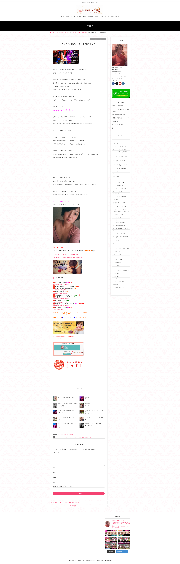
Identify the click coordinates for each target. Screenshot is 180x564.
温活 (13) (116, 276)
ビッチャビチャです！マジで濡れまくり (94, 417)
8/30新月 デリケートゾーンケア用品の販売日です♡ (66, 502)
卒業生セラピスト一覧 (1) (120, 209)
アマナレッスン (60, 437)
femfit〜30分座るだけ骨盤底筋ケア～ (121, 152)
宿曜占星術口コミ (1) (119, 287)
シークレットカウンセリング (119, 146)
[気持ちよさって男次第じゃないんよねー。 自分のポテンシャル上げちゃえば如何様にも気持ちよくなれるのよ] (127, 533)
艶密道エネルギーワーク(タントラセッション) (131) (121, 203)
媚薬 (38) (116, 273)
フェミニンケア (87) (118, 268)
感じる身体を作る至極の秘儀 (119, 168)
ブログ (113, 174)
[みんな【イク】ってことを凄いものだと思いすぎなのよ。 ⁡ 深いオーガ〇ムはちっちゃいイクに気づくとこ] (127, 540)
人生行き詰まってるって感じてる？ (66, 417)
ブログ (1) (114, 230)
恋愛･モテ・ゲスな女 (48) (119, 225)
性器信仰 (87, 397)
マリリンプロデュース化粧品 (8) (121, 270)
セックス (66, 437)
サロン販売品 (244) (117, 259)
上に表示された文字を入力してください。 (63, 486)
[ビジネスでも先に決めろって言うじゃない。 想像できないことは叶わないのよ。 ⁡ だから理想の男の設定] (127, 546)
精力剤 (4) (116, 278)
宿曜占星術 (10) (117, 284)
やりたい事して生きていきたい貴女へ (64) (120, 237)
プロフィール (115, 171)
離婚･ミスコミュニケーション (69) (121, 228)
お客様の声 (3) (116, 251)
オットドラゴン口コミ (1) (121, 281)
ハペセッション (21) (117, 191)
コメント (56, 452)
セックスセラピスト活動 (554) (119, 188)
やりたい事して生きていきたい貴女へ (98, 39)
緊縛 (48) (115, 199)
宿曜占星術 (115, 143)
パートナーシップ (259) (117, 214)
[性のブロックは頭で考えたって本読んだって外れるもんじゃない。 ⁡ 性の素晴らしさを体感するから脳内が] (108, 533)
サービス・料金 (115, 141)
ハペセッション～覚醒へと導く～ (120, 149)
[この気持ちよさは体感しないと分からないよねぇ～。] (114, 540)
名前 (54, 467)
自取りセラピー (89, 437)
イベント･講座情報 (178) (118, 185)
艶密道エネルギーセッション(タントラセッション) (121, 165)
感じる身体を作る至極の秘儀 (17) (120, 196)
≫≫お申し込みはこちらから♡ (61, 284)
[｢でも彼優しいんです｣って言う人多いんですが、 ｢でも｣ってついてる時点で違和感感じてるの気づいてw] (121, 546)
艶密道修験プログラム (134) (119, 206)
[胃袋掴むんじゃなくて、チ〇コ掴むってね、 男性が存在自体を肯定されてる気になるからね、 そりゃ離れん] (114, 533)
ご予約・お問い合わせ (117, 176)
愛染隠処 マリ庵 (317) (117, 254)
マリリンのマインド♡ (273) (118, 233)
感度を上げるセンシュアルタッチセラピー (120, 161)
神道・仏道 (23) (117, 243)
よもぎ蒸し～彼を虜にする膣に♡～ (120, 157)
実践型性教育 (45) (117, 193)
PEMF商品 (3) (117, 262)
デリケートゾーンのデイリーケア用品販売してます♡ (67, 254)
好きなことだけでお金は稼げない (66, 397)
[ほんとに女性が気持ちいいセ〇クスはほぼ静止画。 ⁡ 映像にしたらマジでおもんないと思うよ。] (114, 546)
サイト (54, 477)
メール (54, 472)
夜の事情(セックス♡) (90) (119, 222)
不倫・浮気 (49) (117, 220)
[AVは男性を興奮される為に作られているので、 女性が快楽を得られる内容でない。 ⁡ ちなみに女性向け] (108, 546)
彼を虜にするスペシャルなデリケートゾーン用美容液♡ (68, 257)
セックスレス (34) (117, 217)
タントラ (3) (116, 240)
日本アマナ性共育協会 (80, 437)
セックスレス (71, 437)
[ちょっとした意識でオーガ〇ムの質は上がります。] (108, 540)
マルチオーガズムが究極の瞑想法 (66, 410)
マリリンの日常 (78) (117, 246)
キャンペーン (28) (117, 257)
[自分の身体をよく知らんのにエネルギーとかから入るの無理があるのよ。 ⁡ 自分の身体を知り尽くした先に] (121, 540)
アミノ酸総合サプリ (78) (119, 265)
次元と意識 (87, 403)
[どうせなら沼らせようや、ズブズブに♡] (121, 533)
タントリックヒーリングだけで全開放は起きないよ (65, 505)
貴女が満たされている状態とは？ (93, 423)
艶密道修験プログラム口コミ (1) (121, 211)
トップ (113, 138)
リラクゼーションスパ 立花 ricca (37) (120, 248)
